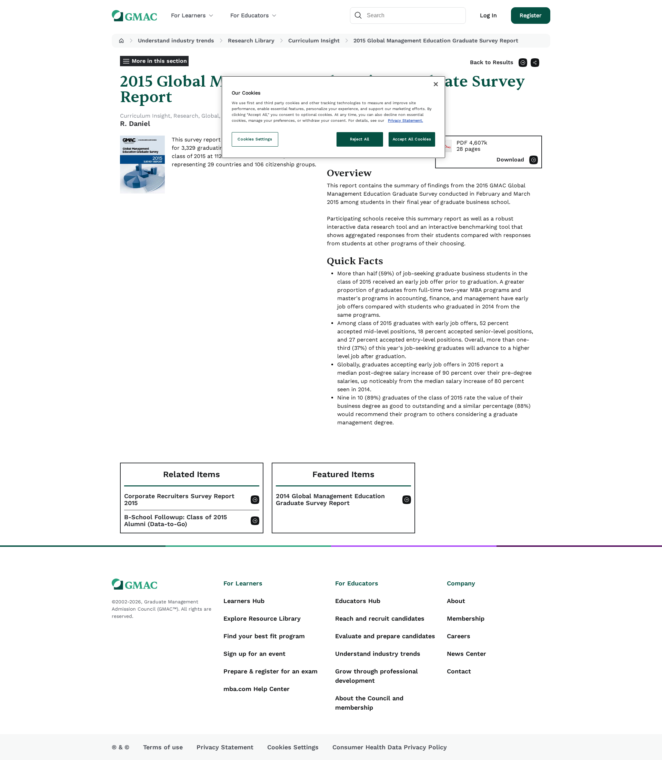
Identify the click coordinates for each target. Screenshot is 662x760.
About (456, 600)
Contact (459, 671)
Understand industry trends (176, 40)
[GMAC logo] (163, 584)
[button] (121, 41)
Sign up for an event (254, 653)
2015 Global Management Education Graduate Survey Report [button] (435, 40)
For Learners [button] (188, 15)
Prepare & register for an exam (270, 671)
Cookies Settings (255, 139)
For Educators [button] (249, 15)
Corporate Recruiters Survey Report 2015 (179, 499)
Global (210, 115)
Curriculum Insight (314, 40)
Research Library (251, 40)
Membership (465, 618)
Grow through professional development (376, 676)
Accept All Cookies (412, 139)
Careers (458, 636)
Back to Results (491, 62)
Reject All (359, 139)
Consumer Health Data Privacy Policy (389, 747)
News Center (466, 653)
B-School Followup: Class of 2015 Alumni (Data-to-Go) (175, 520)
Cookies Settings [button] (293, 747)
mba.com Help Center (256, 688)
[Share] (535, 62)
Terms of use (163, 747)
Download (510, 159)
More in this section (159, 61)
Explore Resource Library (262, 618)
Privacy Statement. (405, 120)
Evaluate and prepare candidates (385, 636)
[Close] (435, 84)
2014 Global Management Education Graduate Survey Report (330, 499)
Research (185, 115)
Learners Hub (243, 600)
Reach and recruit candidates (379, 618)
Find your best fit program (264, 636)
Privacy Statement (225, 747)
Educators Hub (357, 600)
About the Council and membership (369, 702)
